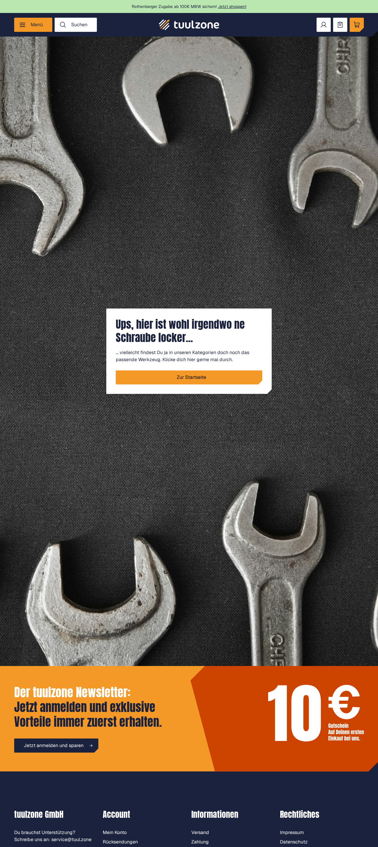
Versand (200, 832)
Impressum (292, 832)
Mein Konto (115, 832)
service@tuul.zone (71, 839)
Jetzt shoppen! (232, 6)
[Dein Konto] (324, 25)
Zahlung (200, 842)
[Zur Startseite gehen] (189, 24)
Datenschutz (294, 842)
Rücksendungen (120, 842)
